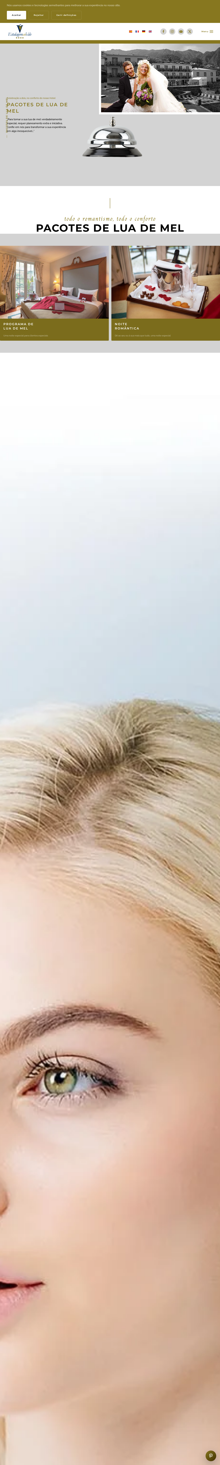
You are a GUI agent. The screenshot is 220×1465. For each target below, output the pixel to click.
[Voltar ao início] (20, 31)
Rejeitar (39, 15)
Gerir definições (66, 15)
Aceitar (16, 15)
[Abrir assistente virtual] (211, 1456)
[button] (207, 31)
